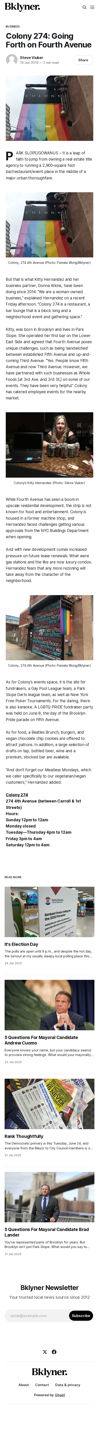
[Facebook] (54, 1352)
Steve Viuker (31, 57)
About (24, 1385)
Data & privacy (67, 1385)
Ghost (60, 1395)
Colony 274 (17, 795)
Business (13, 26)
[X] (45, 1352)
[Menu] (92, 7)
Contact (42, 1385)
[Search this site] (84, 7)
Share (83, 60)
